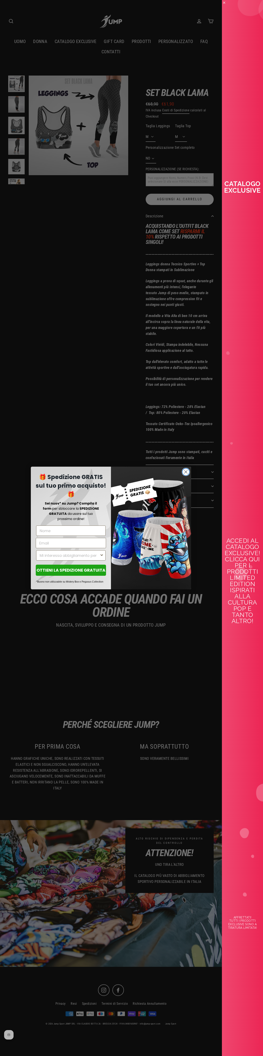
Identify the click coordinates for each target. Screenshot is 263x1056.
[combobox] (70, 555)
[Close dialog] (185, 472)
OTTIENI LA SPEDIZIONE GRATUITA (71, 570)
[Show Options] (102, 555)
